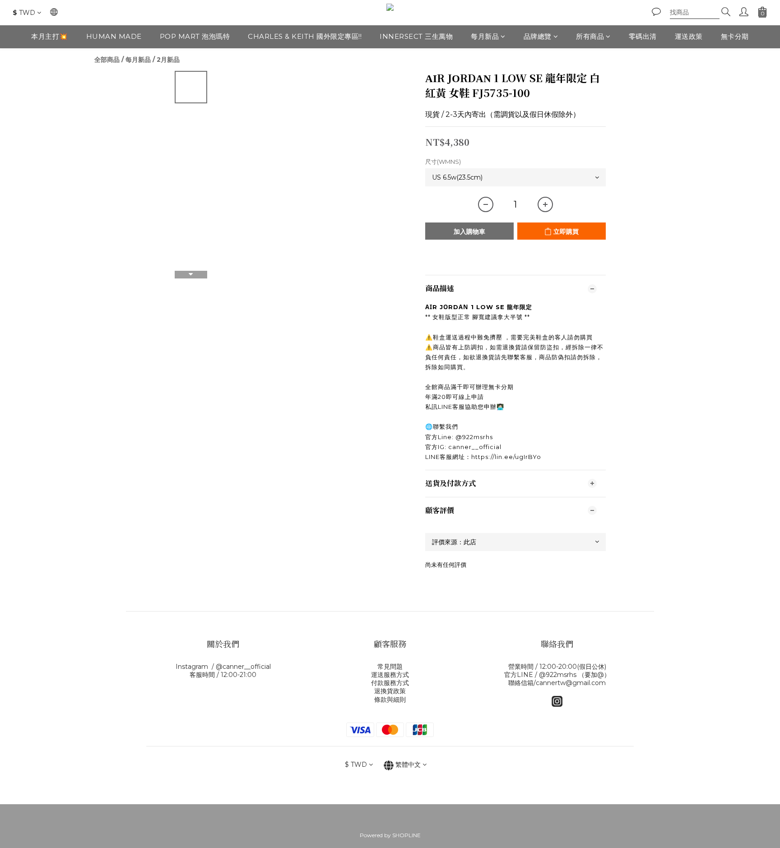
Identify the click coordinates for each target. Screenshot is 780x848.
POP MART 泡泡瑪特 (195, 36)
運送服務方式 (390, 675)
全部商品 (107, 60)
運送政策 (689, 36)
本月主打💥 (49, 36)
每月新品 (485, 36)
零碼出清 (643, 36)
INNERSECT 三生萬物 (416, 36)
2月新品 (168, 60)
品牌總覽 (538, 36)
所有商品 (590, 36)
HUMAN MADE (114, 36)
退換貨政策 (390, 691)
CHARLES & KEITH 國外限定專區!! (305, 36)
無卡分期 (735, 36)
